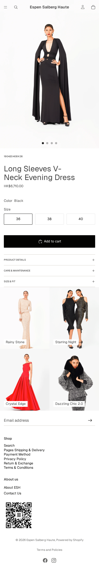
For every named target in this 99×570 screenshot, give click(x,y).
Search (9, 445)
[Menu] (5, 7)
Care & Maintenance (17, 270)
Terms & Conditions (18, 467)
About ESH (12, 487)
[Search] (16, 7)
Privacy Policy (15, 458)
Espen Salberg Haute (40, 540)
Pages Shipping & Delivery (24, 450)
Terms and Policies (49, 550)
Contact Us (12, 493)
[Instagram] (54, 560)
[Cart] (93, 7)
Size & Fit (9, 281)
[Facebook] (45, 560)
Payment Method (17, 454)
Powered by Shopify (69, 540)
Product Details (15, 259)
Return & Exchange (18, 463)
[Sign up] (90, 420)
